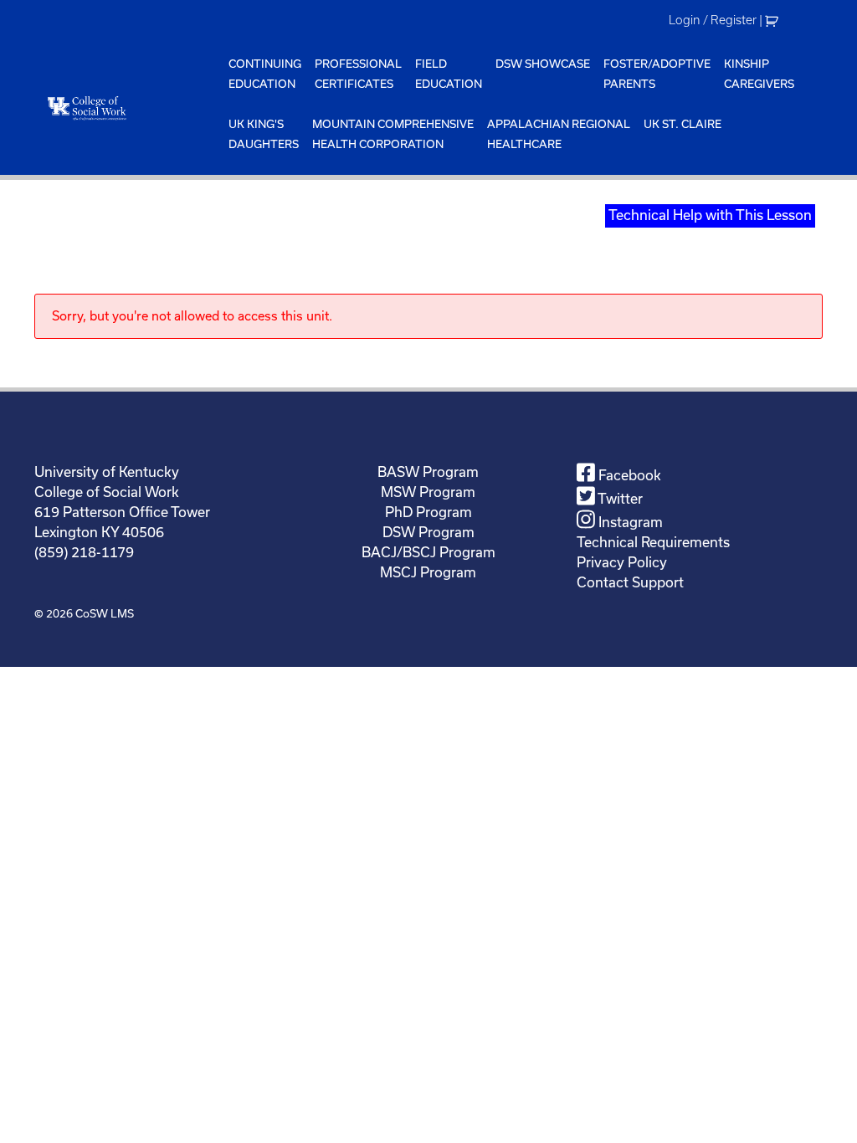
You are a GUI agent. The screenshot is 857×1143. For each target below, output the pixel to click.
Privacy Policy (622, 562)
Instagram (629, 522)
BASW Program (428, 471)
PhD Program (428, 512)
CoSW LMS (104, 613)
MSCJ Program (428, 572)
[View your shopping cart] (774, 20)
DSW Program (428, 532)
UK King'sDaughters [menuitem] (263, 134)
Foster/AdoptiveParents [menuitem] (657, 74)
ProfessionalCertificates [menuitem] (358, 74)
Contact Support (630, 582)
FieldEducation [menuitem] (448, 74)
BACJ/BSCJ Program (428, 552)
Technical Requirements (653, 542)
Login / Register (713, 20)
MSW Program (428, 492)
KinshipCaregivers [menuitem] (759, 74)
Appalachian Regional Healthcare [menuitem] (558, 134)
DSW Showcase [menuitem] (542, 64)
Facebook (628, 475)
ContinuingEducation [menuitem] (264, 74)
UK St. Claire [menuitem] (682, 124)
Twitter (619, 498)
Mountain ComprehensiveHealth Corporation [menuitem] (393, 134)
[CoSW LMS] (128, 107)
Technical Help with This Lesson (710, 215)
